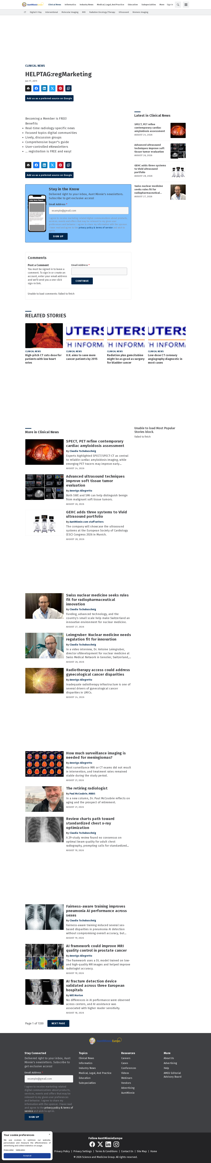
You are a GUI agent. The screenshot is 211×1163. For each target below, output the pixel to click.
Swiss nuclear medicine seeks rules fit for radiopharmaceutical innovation (148, 189)
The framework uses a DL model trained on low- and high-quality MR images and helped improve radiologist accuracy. (98, 964)
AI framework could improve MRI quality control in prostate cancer (96, 948)
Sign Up (58, 236)
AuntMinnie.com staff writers (87, 521)
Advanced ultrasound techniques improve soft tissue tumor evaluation (149, 148)
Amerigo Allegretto (81, 490)
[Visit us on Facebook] (92, 1144)
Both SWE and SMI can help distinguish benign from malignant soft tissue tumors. (97, 497)
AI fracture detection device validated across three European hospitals (95, 985)
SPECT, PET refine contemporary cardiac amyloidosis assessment (149, 128)
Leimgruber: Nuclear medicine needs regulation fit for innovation (98, 637)
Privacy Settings (82, 1151)
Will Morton (76, 995)
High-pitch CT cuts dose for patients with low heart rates (43, 359)
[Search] (178, 5)
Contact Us (127, 1151)
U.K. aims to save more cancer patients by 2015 (81, 357)
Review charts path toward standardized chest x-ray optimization (90, 823)
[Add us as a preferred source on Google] (68, 88)
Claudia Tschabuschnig (83, 451)
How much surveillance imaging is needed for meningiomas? (96, 755)
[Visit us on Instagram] (116, 1144)
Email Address (58, 204)
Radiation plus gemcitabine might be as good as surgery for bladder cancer (125, 359)
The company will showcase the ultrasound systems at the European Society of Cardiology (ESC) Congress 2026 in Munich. (97, 530)
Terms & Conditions (106, 1151)
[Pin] (60, 88)
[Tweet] (52, 88)
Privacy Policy (62, 1151)
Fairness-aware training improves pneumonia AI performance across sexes (96, 910)
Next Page (58, 1023)
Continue (82, 280)
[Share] (36, 88)
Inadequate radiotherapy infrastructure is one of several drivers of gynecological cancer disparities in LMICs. (98, 688)
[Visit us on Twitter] (100, 1144)
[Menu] (186, 5)
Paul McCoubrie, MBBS (82, 793)
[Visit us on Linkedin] (108, 1144)
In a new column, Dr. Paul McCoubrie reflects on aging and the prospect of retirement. (98, 800)
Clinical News (35, 65)
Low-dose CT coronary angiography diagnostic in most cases (165, 359)
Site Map (142, 1151)
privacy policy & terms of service (96, 227)
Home (153, 1151)
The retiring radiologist (87, 788)
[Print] (28, 88)
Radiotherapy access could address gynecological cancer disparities (98, 672)
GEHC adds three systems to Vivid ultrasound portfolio (150, 169)
